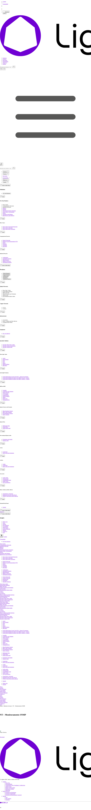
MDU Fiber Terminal (7, 412)
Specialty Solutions (7, 279)
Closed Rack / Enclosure (8, 493)
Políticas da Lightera (9, 789)
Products (4, 59)
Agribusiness (5, 257)
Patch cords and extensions (8, 453)
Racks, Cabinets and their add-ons (7, 594)
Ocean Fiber (5, 427)
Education (5, 246)
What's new (5, 521)
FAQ (4, 532)
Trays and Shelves (6, 482)
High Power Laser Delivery (8, 215)
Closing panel (5, 478)
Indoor (4, 363)
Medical (4, 208)
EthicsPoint (7, 790)
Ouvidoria (7, 799)
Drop (4, 360)
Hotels (4, 242)
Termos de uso (8, 786)
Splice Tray (5, 398)
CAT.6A (2, 592)
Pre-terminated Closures (8, 413)
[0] (1, 165)
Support (4, 530)
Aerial (4, 358)
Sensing (4, 209)
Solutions (5, 58)
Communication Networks (5, 545)
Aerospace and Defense (8, 214)
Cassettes (5, 390)
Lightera (4, 781)
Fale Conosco (8, 798)
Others (4, 397)
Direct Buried (5, 359)
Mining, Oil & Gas (7, 261)
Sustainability (5, 61)
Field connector (6, 392)
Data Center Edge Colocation (9, 229)
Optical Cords (6, 440)
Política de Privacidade (10, 787)
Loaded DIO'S (6, 395)
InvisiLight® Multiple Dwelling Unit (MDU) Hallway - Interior (16, 379)
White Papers (5, 527)
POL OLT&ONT (6, 333)
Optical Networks (6, 273)
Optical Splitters (6, 396)
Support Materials (6, 529)
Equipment (5, 277)
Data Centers (2, 543)
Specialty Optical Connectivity (9, 346)
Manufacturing (6, 259)
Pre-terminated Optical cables (6, 590)
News (4, 523)
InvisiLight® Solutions (5, 585)
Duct (4, 361)
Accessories (2, 593)
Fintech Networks (6, 240)
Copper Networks (6, 274)
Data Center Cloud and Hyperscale (10, 226)
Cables (4, 464)
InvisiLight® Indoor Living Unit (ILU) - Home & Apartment (15, 376)
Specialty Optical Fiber (7, 347)
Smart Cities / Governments (8, 212)
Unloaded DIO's (6, 399)
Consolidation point (7, 480)
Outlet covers (5, 481)
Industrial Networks (4, 546)
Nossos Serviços (6, 791)
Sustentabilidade (8, 784)
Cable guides (5, 477)
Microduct (5, 365)
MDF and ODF (3, 586)
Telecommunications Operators (9, 210)
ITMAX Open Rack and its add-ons (10, 496)
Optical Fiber (3, 588)
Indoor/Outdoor (6, 364)
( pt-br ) (4, 13)
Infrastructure (5, 276)
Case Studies (5, 526)
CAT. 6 (1, 591)
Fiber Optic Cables (4, 584)
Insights (4, 64)
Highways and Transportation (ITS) (10, 241)
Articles (4, 524)
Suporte (4, 796)
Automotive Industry (7, 258)
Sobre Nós (7, 782)
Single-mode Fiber (6, 428)
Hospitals (5, 244)
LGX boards (5, 393)
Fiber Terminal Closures (8, 411)
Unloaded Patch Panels (5, 596)
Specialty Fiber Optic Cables (9, 344)
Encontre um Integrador (10, 793)
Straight (4, 507)
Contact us (5, 531)
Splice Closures (6, 414)
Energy (4, 213)
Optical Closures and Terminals (6, 587)
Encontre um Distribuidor (10, 792)
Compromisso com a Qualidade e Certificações (15, 785)
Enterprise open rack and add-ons (10, 495)
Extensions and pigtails (7, 439)
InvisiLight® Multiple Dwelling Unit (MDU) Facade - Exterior (16, 377)
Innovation (5, 60)
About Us (5, 62)
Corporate (5, 245)
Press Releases (6, 525)
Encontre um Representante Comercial (13, 795)
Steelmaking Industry (7, 262)
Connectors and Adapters (8, 391)
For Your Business (6, 193)
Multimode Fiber (6, 425)
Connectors (5, 451)
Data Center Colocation (8, 228)
